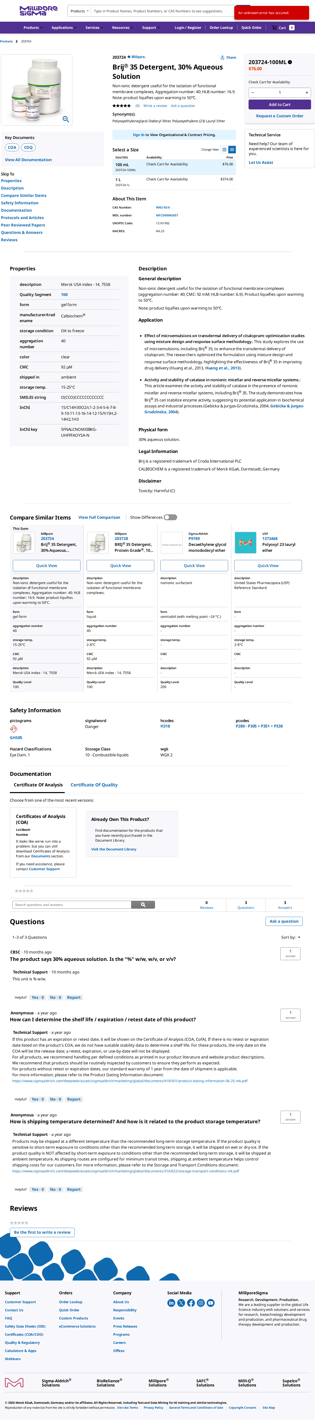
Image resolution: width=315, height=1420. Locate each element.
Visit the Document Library (113, 849)
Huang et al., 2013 (222, 368)
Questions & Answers (22, 232)
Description (12, 188)
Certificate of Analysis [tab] (38, 785)
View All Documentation (28, 159)
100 (64, 294)
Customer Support (44, 868)
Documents (40, 856)
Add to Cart (279, 104)
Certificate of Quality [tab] (94, 785)
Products (6, 41)
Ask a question (183, 105)
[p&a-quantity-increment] (307, 93)
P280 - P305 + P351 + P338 (259, 726)
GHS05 (16, 737)
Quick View (46, 565)
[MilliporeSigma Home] (39, 11)
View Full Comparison (99, 517)
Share (231, 57)
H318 (165, 726)
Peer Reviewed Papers (23, 225)
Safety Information (19, 203)
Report (74, 997)
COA (12, 147)
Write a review (155, 105)
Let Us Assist (261, 162)
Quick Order (251, 27)
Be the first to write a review (44, 1233)
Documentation (16, 210)
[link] (24, 890)
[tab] (10, 41)
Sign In (138, 134)
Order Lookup (221, 27)
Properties (11, 180)
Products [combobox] (78, 11)
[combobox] (159, 11)
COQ (28, 147)
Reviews (9, 239)
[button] (188, 27)
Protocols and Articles (22, 217)
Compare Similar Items (24, 195)
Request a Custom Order (279, 115)
